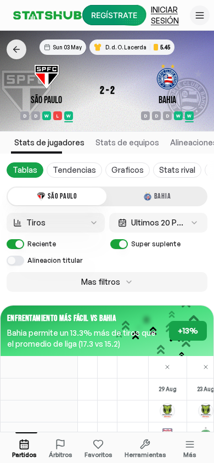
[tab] (57, 196)
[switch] (15, 244)
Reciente (41, 244)
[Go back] (16, 49)
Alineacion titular (55, 260)
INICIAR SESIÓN (165, 15)
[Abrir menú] (200, 15)
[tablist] (107, 196)
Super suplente (156, 244)
